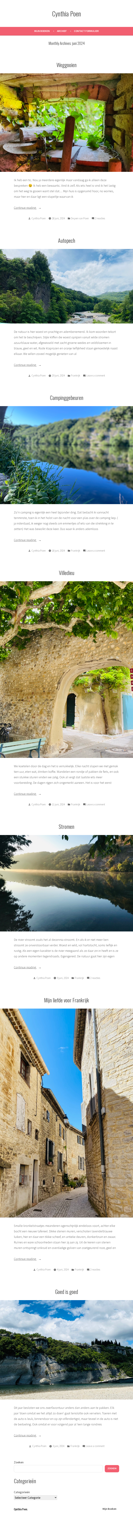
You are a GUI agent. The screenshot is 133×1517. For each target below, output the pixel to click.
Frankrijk (75, 375)
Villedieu (66, 573)
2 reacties (100, 219)
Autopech (66, 240)
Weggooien (66, 65)
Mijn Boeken (42, 31)
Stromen (66, 826)
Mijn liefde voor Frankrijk (66, 1000)
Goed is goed (66, 1291)
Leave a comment (95, 376)
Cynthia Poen (66, 13)
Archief (62, 31)
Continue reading (33, 207)
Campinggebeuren (66, 397)
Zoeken (19, 1462)
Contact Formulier (86, 31)
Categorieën (22, 1492)
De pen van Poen (80, 218)
